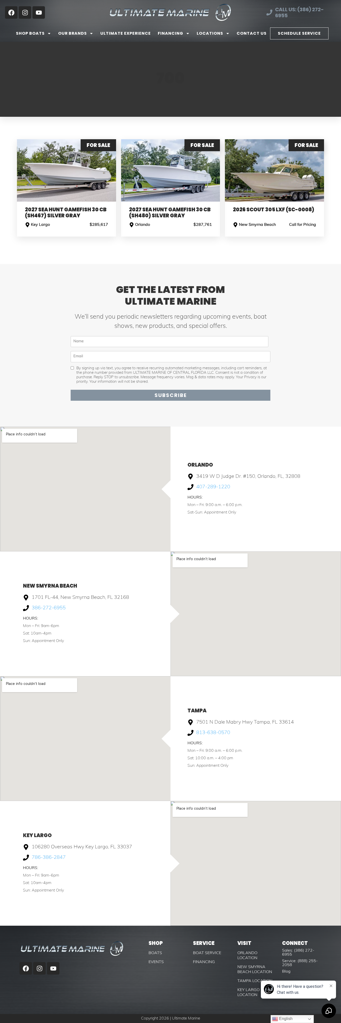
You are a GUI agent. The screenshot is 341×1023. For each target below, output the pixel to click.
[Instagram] (25, 12)
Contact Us (252, 33)
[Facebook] (11, 12)
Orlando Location (247, 955)
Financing (170, 33)
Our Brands (72, 33)
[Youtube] (38, 12)
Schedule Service (299, 33)
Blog (286, 972)
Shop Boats (30, 33)
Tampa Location (254, 981)
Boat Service (207, 953)
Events (156, 962)
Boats (155, 953)
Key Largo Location (248, 992)
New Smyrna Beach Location (254, 969)
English (285, 1019)
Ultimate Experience (125, 33)
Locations (210, 33)
